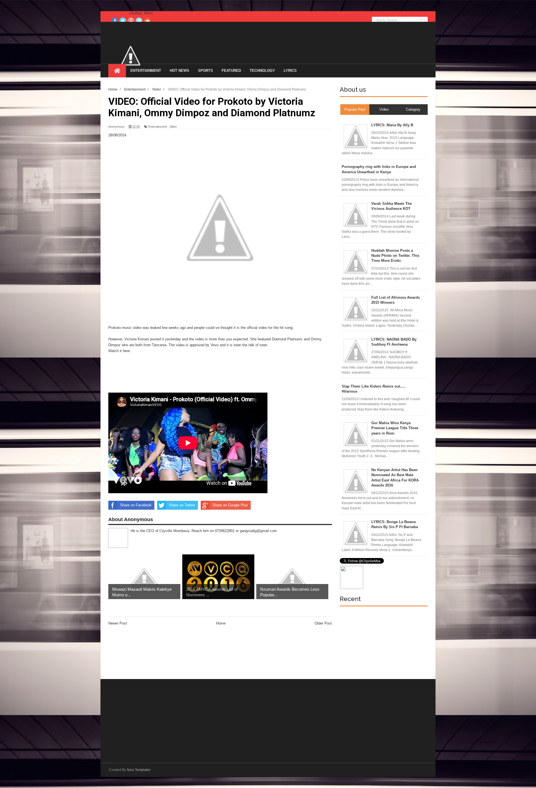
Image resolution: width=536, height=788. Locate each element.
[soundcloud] (147, 20)
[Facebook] (114, 20)
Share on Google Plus (230, 505)
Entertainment (145, 70)
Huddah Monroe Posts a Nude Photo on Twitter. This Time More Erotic (395, 255)
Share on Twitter (182, 505)
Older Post (323, 623)
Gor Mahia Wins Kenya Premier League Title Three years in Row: (394, 428)
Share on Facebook (136, 505)
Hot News (179, 70)
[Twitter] (122, 20)
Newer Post (117, 623)
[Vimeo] (139, 20)
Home (221, 623)
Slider (173, 126)
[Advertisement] (210, 378)
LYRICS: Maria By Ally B (392, 125)
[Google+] (131, 20)
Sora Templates (138, 770)
